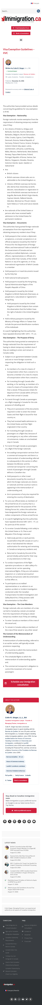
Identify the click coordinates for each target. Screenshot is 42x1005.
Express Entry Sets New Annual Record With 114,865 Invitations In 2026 (22, 857)
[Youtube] (23, 999)
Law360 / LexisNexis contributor (15, 766)
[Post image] (7, 848)
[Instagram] (19, 999)
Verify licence (19, 775)
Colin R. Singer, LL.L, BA (16, 718)
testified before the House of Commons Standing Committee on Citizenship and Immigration (18, 741)
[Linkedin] (11, 999)
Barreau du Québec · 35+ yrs (14, 757)
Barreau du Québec (29, 74)
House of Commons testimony (15, 761)
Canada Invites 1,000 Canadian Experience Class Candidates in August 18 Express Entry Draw (23, 872)
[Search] (38, 11)
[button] (21, 39)
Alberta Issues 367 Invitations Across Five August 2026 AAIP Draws (21, 888)
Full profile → (9, 775)
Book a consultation (20, 780)
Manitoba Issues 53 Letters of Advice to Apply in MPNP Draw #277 (22, 881)
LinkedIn (28, 775)
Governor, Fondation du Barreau (15, 770)
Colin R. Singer (18, 68)
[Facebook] (15, 999)
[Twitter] (26, 999)
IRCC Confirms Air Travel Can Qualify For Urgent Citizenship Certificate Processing (23, 864)
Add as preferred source (22, 810)
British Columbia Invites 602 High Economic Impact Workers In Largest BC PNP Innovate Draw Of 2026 (23, 848)
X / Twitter (8, 780)
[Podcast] (30, 999)
